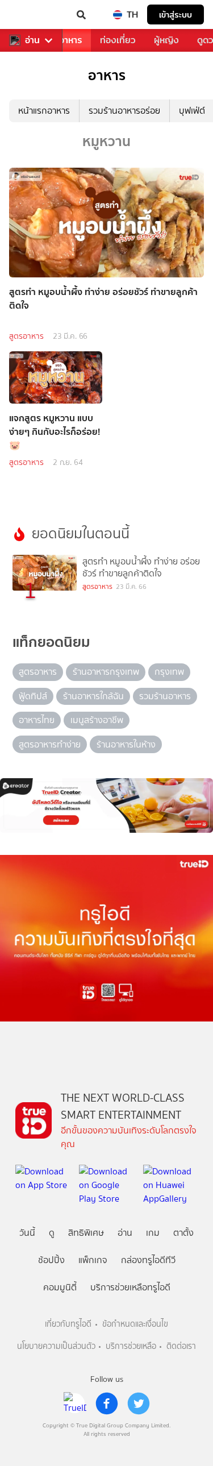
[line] (75, 1403)
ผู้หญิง (166, 40)
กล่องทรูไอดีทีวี (148, 1259)
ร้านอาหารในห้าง (126, 744)
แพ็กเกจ (92, 1259)
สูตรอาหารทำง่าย (50, 744)
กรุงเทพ (169, 671)
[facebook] (106, 1403)
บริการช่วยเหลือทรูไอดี (130, 1287)
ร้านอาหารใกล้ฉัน (93, 696)
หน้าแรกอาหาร (44, 110)
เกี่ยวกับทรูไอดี (68, 1324)
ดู (52, 1232)
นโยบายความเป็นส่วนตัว (56, 1346)
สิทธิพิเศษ (86, 1232)
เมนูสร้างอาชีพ (96, 719)
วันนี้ (27, 1232)
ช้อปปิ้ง (51, 1259)
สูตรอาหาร (26, 336)
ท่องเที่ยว (118, 40)
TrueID (32, 15)
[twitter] (138, 1403)
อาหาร (70, 40)
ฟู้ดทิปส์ (33, 696)
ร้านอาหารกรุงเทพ (106, 671)
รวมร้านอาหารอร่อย (124, 110)
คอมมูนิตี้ (60, 1287)
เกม (153, 1232)
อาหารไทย (37, 719)
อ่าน (32, 40)
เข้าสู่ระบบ (175, 14)
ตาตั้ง (183, 1232)
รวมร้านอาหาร (165, 696)
